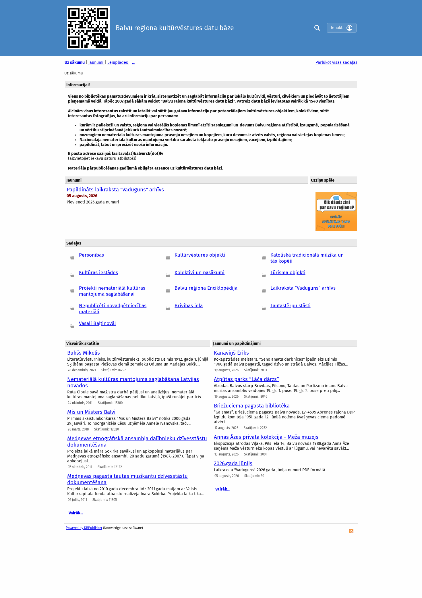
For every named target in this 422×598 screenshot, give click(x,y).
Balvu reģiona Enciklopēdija (206, 288)
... (133, 62)
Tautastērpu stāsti (290, 306)
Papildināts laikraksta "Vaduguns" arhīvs (115, 189)
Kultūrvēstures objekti (200, 255)
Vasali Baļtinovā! (97, 323)
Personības (91, 255)
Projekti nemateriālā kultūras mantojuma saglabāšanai (112, 291)
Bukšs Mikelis (83, 353)
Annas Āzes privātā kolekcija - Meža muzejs (266, 437)
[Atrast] (315, 28)
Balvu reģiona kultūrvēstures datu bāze (175, 28)
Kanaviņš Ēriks (231, 353)
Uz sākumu (75, 62)
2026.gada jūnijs (233, 463)
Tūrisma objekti (287, 273)
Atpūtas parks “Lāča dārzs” (246, 379)
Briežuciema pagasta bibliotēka (252, 406)
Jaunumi (96, 62)
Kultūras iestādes (98, 273)
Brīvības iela (189, 306)
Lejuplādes (118, 62)
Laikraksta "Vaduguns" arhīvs (303, 288)
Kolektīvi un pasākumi (199, 273)
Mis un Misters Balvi (91, 412)
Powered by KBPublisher (84, 528)
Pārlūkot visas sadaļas (336, 62)
